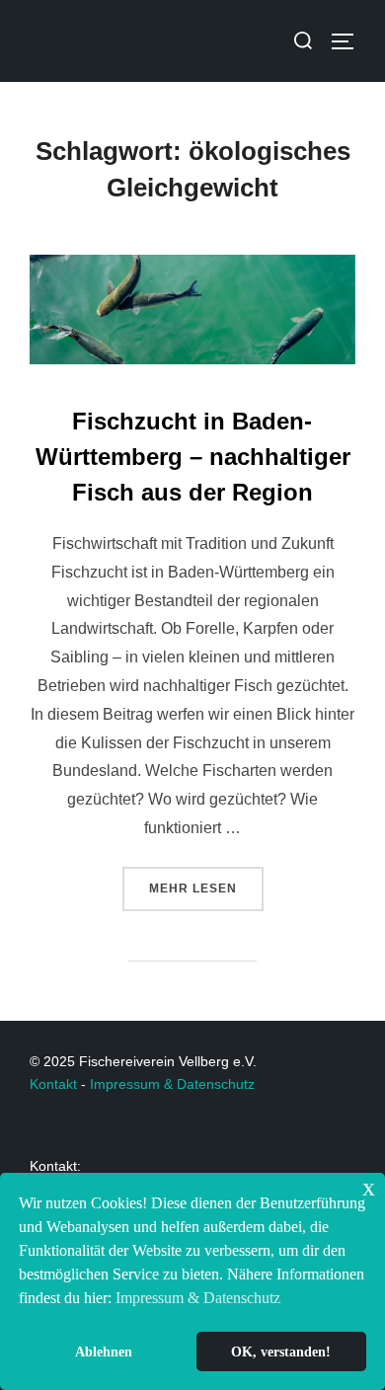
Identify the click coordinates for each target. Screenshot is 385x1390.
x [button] (368, 1187)
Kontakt (53, 1084)
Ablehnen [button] (103, 1351)
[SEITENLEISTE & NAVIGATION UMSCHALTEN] (349, 41)
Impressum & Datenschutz (172, 1084)
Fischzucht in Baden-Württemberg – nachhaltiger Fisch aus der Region (193, 456)
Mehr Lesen (206, 881)
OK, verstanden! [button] (281, 1351)
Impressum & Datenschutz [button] (198, 1297)
